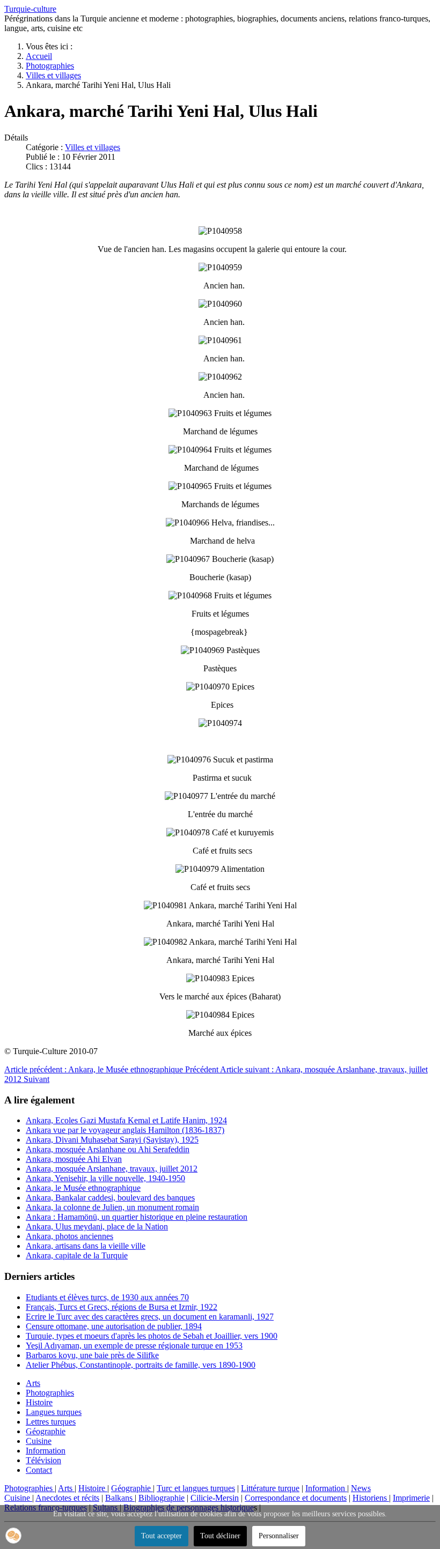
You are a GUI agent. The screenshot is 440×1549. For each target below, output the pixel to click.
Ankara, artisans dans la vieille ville (85, 1245)
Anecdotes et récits (67, 1497)
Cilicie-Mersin (214, 1497)
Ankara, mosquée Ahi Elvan (74, 1158)
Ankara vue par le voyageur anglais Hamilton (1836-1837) (125, 1130)
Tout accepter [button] (161, 1536)
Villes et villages (92, 147)
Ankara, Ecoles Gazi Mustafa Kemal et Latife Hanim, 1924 (126, 1120)
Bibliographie (161, 1497)
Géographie (45, 1431)
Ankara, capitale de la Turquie (77, 1255)
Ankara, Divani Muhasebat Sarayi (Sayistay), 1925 (112, 1139)
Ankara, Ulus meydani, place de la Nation (97, 1226)
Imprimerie (411, 1497)
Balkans (120, 1497)
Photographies (50, 1392)
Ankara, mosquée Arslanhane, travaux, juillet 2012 (111, 1168)
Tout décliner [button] (220, 1536)
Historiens (371, 1497)
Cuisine (39, 1441)
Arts (33, 1383)
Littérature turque (270, 1488)
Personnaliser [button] (279, 1536)
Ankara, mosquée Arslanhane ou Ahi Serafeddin (107, 1149)
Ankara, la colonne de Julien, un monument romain (112, 1207)
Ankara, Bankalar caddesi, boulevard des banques (110, 1197)
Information (45, 1450)
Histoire (39, 1402)
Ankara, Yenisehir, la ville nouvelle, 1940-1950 (105, 1178)
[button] (13, 1536)
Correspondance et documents (296, 1497)
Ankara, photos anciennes (69, 1236)
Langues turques (54, 1412)
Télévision (43, 1460)
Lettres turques (51, 1421)
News (361, 1488)
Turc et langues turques (196, 1488)
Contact (39, 1469)
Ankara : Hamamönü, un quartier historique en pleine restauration (136, 1216)
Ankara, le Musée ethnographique (83, 1187)
